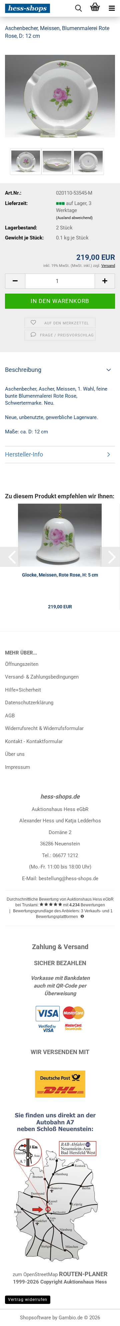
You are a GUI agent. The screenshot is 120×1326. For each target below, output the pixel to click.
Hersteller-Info (24, 454)
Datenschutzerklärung (29, 703)
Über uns (15, 754)
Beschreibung (23, 369)
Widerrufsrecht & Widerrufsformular (44, 728)
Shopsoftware (35, 1318)
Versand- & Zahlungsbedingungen (42, 677)
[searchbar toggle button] (78, 8)
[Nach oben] (102, 1316)
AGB (10, 716)
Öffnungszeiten (21, 664)
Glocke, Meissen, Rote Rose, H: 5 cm (60, 575)
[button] (15, 281)
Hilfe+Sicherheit (23, 690)
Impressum (17, 767)
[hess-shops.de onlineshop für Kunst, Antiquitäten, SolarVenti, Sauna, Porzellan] (25, 8)
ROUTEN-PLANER (83, 1274)
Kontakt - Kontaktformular (34, 741)
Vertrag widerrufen (27, 1299)
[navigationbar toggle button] (111, 8)
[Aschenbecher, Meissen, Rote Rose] (60, 96)
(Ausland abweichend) (74, 218)
